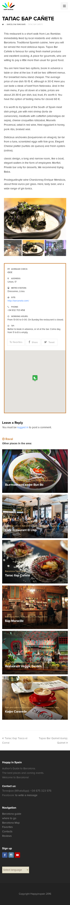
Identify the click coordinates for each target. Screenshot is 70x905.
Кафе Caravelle (16, 711)
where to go (9, 818)
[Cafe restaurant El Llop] (35, 516)
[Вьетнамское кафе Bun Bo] (35, 471)
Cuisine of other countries (17, 480)
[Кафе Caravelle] (35, 698)
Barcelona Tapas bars (15, 571)
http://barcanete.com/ (18, 300)
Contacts (7, 831)
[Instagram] (11, 855)
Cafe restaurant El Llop (21, 530)
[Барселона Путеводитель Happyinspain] (8, 6)
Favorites (7, 827)
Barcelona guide (11, 813)
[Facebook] (5, 855)
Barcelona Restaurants (42, 480)
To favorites (16, 342)
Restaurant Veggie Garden (23, 666)
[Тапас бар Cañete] (35, 562)
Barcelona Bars (12, 616)
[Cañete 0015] (35, 218)
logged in (22, 427)
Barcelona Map (11, 822)
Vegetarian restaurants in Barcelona (22, 662)
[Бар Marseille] (35, 607)
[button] (35, 378)
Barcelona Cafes (51, 707)
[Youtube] (17, 855)
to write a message (26, 795)
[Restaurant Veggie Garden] (35, 652)
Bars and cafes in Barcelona (18, 526)
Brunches (55, 526)
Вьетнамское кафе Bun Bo (24, 485)
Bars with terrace (41, 526)
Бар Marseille (14, 621)
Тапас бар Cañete (17, 575)
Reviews (7, 836)
